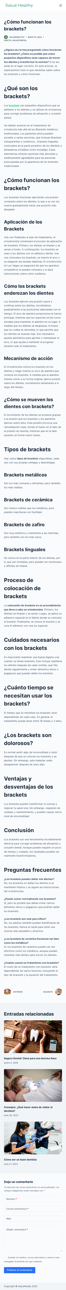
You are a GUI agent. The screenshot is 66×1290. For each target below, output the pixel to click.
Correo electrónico (17, 1208)
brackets (14, 105)
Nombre (11, 1199)
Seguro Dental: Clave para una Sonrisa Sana (30, 1058)
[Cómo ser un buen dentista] (33, 1138)
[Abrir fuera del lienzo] (60, 5)
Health (7, 40)
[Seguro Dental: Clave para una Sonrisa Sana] (33, 1036)
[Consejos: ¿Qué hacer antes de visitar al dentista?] (33, 1085)
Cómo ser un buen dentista (20, 1159)
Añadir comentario (17, 1229)
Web (8, 1218)
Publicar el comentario (19, 1269)
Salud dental (19, 40)
